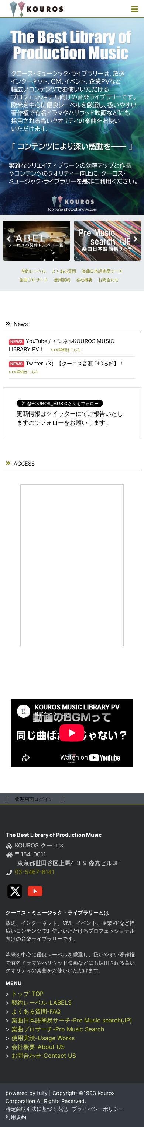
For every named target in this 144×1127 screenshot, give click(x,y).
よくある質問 (64, 271)
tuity (41, 1093)
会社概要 (84, 279)
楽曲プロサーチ (34, 279)
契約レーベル (33, 271)
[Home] (37, 8)
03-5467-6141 (34, 871)
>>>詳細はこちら (66, 349)
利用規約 (16, 1117)
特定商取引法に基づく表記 (37, 1109)
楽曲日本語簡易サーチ (102, 271)
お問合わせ (108, 279)
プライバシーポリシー (98, 1109)
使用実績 (62, 279)
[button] (135, 9)
